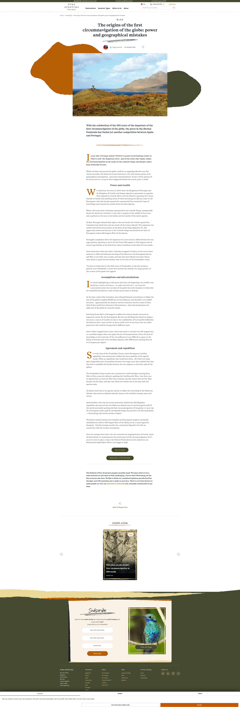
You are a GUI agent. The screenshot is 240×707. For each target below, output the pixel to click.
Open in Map (63, 683)
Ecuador (87, 682)
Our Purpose (105, 673)
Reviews (143, 675)
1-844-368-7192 (157, 4)
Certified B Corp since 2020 (159, 1)
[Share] (143, 47)
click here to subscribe (116, 483)
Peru (86, 685)
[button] (61, 555)
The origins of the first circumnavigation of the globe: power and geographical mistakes (99, 15)
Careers (104, 682)
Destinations (91, 8)
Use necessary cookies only (120, 705)
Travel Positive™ (106, 680)
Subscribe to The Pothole (120, 458)
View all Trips (146, 647)
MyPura (123, 680)
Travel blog (68, 15)
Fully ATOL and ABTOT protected (124, 1)
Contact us (172, 4)
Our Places (105, 678)
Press (142, 673)
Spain (87, 690)
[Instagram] (178, 673)
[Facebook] (173, 673)
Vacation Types (104, 8)
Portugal (87, 687)
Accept (199, 705)
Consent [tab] (40, 693)
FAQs (122, 675)
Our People (105, 675)
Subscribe (97, 653)
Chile (86, 678)
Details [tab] (120, 693)
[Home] (72, 7)
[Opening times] (164, 4)
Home (62, 15)
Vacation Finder (126, 673)
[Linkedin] (168, 673)
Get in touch (120, 450)
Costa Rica (88, 680)
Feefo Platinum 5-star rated (89, 1)
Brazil (87, 675)
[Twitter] (163, 673)
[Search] (173, 7)
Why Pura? (105, 685)
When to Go (117, 8)
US (144, 4)
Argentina (88, 673)
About (126, 8)
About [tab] (200, 693)
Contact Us (124, 678)
